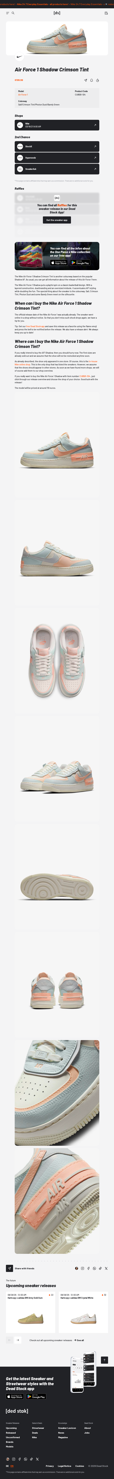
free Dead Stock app (35, 326)
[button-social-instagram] (82, 1268)
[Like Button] (97, 80)
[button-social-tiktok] (100, 1268)
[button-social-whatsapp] (94, 1268)
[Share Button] (85, 80)
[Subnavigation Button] (8, 13)
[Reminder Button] (91, 80)
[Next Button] (17, 1340)
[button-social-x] (106, 1268)
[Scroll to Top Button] (104, 1360)
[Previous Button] (9, 1340)
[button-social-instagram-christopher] (76, 1268)
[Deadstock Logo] (57, 13)
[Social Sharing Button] (9, 1268)
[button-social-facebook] (88, 1268)
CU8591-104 (85, 376)
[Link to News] (13, 13)
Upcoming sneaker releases (31, 1285)
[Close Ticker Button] (106, 4)
